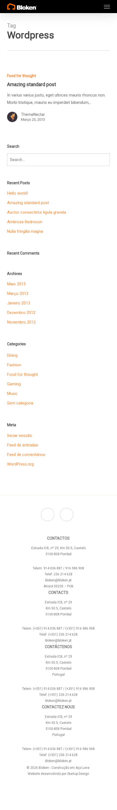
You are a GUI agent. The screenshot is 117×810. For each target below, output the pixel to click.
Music (12, 393)
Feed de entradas (22, 445)
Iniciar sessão (19, 435)
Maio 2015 (16, 284)
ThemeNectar (33, 114)
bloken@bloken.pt (58, 580)
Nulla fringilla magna (25, 231)
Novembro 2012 (21, 322)
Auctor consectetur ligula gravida (36, 212)
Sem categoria (20, 403)
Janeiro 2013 (18, 303)
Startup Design (78, 774)
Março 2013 (17, 293)
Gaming (14, 384)
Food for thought (21, 76)
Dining (12, 355)
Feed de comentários (26, 454)
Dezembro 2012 (21, 312)
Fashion (14, 364)
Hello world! (17, 193)
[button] (107, 6)
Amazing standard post (28, 202)
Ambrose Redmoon (24, 221)
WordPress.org (20, 464)
